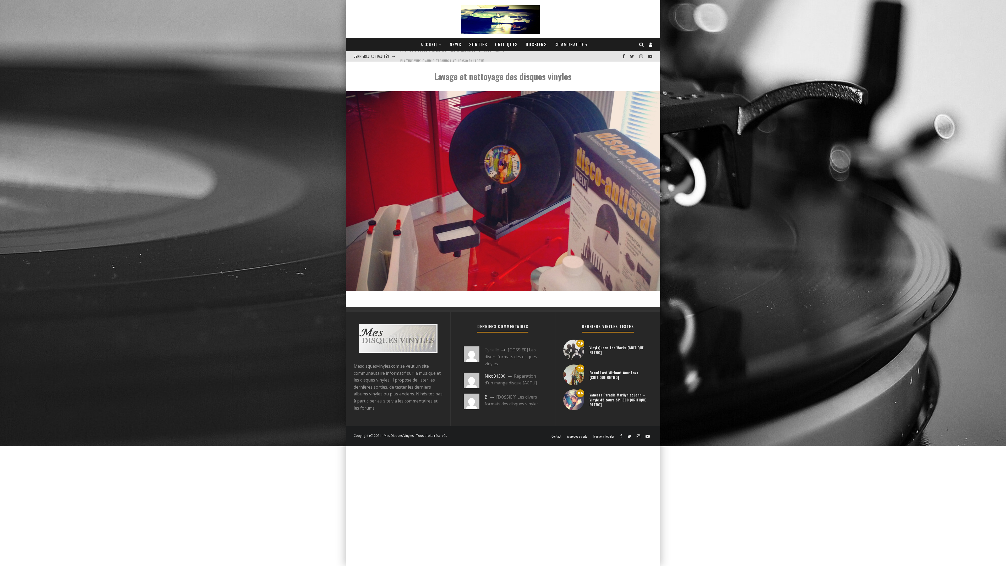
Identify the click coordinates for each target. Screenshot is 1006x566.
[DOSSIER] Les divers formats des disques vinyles (511, 357)
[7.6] (573, 384)
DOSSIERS (536, 44)
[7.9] (573, 359)
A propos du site (577, 436)
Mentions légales (604, 436)
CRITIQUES (506, 44)
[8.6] (573, 409)
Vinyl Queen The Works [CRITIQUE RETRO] (616, 350)
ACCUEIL (429, 44)
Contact (556, 436)
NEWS (456, 44)
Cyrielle (492, 350)
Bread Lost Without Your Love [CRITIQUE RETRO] (613, 375)
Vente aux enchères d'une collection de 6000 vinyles (445, 56)
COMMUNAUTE (569, 44)
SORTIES (478, 44)
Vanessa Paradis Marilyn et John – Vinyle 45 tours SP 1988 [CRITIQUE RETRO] (617, 399)
